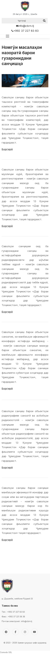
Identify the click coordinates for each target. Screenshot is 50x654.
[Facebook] (15, 631)
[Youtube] (34, 631)
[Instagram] (25, 631)
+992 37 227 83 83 (26, 30)
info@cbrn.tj (26, 26)
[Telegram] (6, 631)
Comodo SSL (6, 652)
